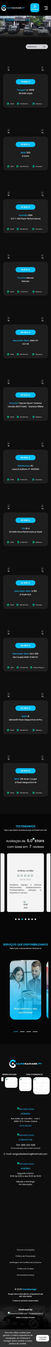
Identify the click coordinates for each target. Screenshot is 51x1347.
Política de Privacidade (25, 1256)
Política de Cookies (25, 1269)
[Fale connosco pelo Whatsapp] (25, 1085)
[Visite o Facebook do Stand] (2, 1082)
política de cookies (17, 1343)
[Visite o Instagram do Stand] (11, 1082)
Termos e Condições (26, 1250)
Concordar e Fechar (42, 1338)
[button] (15, 918)
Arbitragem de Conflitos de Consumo (25, 1262)
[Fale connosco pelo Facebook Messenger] (41, 1085)
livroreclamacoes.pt (25, 1275)
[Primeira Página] (25, 1065)
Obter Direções (25, 1126)
